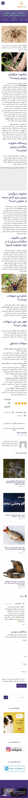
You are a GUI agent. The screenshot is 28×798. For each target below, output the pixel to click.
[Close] (26, 786)
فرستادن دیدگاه (21, 685)
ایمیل (25, 664)
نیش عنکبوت (9, 119)
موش (22, 130)
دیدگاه (24, 640)
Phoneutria (23, 86)
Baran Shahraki (19, 412)
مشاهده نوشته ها (23, 435)
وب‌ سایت (24, 671)
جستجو (6, 697)
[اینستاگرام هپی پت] (14, 749)
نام (25, 656)
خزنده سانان (6, 307)
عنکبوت (24, 46)
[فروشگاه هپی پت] (14, 722)
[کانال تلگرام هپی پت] (14, 768)
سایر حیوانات (19, 415)
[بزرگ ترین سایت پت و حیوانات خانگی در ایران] (22, 5)
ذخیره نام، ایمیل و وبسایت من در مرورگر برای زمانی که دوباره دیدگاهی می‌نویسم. (13, 680)
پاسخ (23, 624)
